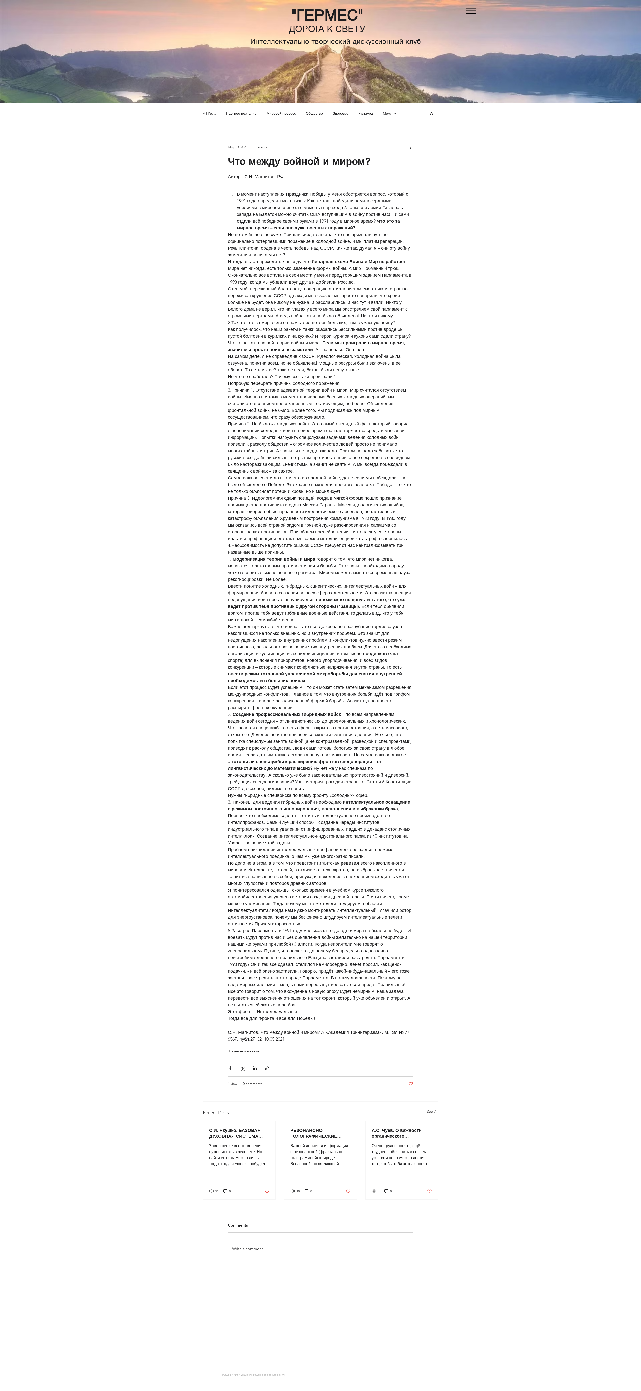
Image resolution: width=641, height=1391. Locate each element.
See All (432, 1111)
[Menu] (470, 10)
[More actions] (410, 147)
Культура (365, 113)
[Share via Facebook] (230, 1068)
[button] (431, 114)
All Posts (209, 113)
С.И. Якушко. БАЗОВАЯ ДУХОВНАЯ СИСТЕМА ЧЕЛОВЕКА (235, 1133)
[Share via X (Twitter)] (242, 1068)
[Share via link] (267, 1068)
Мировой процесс (281, 113)
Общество (314, 113)
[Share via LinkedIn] (254, 1068)
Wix (284, 1374)
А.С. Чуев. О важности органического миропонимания (397, 1133)
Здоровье (340, 113)
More (387, 113)
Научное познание (241, 113)
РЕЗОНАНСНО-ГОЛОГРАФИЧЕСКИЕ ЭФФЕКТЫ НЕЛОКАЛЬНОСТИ (313, 1133)
